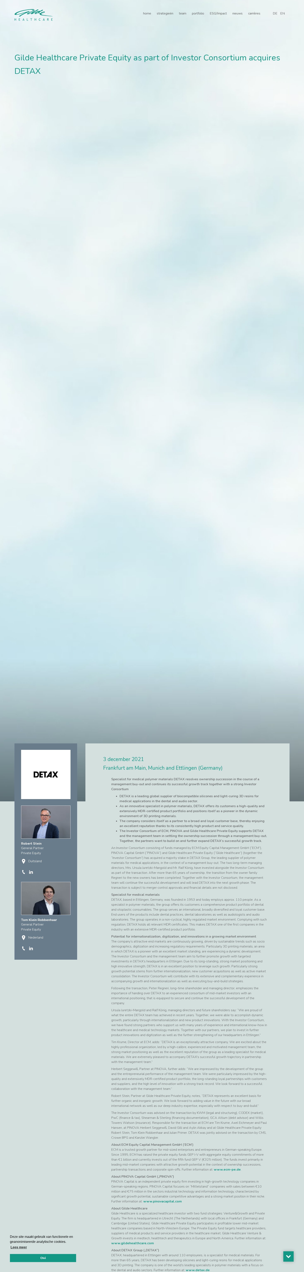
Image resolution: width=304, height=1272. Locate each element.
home (147, 13)
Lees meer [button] (19, 1247)
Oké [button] (43, 1258)
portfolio (198, 13)
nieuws (237, 13)
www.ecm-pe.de (227, 1169)
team (182, 13)
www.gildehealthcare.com (132, 1243)
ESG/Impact (218, 13)
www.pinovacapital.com (162, 1201)
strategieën (165, 13)
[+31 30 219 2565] (24, 948)
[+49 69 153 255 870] (24, 871)
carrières (254, 13)
